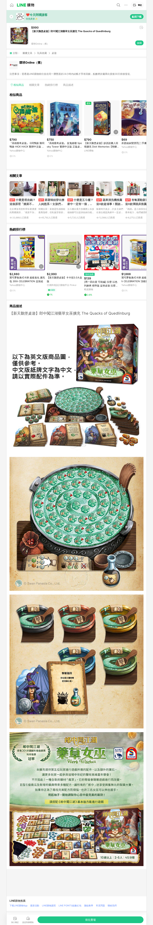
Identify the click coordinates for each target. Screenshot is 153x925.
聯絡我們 (112, 905)
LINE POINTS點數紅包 (70, 905)
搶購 (139, 42)
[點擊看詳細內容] (27, 118)
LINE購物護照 (49, 905)
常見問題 (100, 905)
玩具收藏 (42, 52)
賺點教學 (88, 905)
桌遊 (54, 53)
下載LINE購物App (18, 905)
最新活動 (34, 905)
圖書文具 (27, 52)
